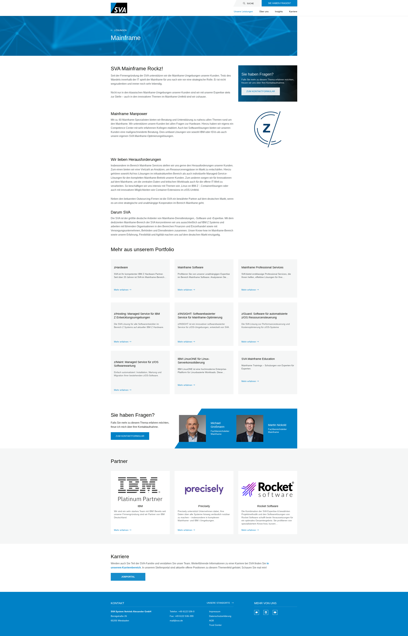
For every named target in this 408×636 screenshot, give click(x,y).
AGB (211, 620)
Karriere (293, 11)
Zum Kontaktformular (260, 91)
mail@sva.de (176, 620)
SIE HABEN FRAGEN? (279, 3)
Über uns (264, 11)
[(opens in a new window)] (265, 612)
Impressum (214, 611)
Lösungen (120, 30)
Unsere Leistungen (243, 11)
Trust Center (215, 625)
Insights (279, 11)
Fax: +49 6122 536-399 (181, 616)
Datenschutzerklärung (220, 616)
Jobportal (128, 576)
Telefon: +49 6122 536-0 (182, 611)
